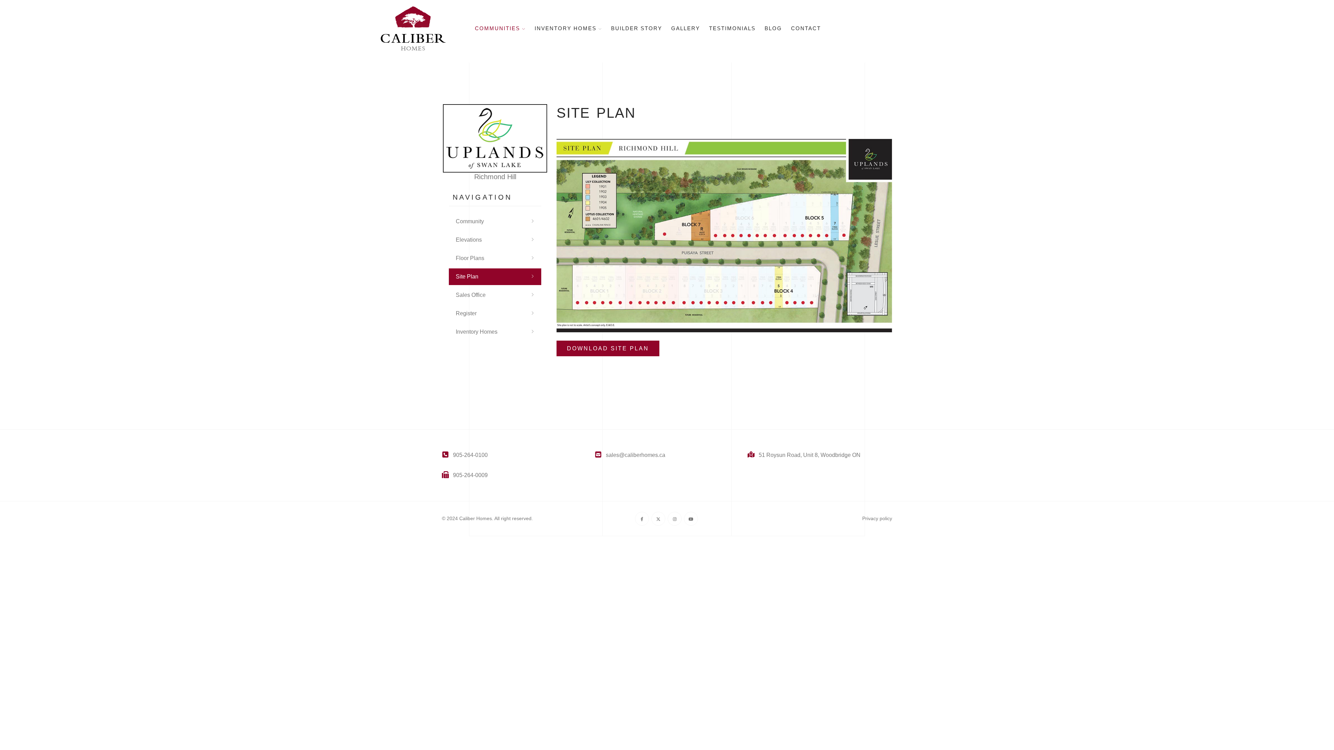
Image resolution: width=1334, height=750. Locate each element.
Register (466, 313)
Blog (773, 28)
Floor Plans (470, 258)
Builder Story (636, 28)
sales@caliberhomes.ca (635, 455)
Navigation (482, 197)
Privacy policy (877, 518)
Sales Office (471, 295)
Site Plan (467, 277)
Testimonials (732, 28)
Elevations (469, 240)
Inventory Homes (476, 332)
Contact (806, 28)
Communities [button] (498, 28)
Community (470, 221)
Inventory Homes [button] (567, 28)
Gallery (685, 28)
